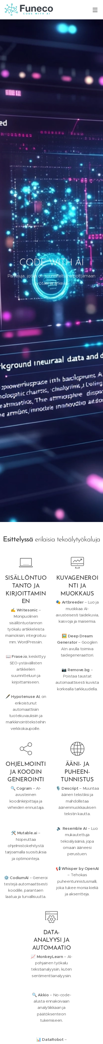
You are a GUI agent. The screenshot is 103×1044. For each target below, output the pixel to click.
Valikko (95, 9)
